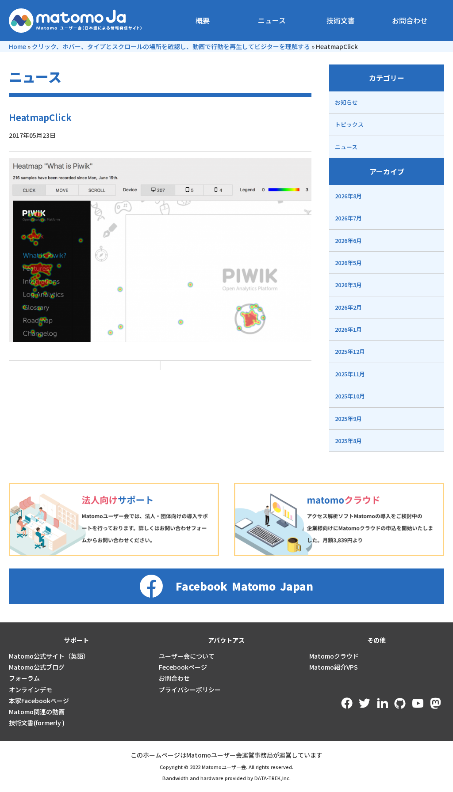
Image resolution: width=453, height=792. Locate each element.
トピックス (349, 124)
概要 (203, 20)
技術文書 (340, 20)
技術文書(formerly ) (37, 722)
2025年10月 (350, 396)
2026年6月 (348, 240)
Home (17, 46)
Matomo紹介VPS (333, 667)
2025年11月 (350, 374)
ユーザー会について (187, 656)
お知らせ (346, 102)
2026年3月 (348, 284)
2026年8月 (348, 196)
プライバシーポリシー (190, 689)
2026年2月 (348, 307)
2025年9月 (348, 418)
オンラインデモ (30, 689)
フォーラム (24, 678)
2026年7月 (348, 218)
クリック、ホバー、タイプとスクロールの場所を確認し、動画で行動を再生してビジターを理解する (171, 46)
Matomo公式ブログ (37, 667)
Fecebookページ (183, 667)
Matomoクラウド (334, 656)
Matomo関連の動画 (37, 711)
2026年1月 (348, 329)
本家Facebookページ (39, 700)
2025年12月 (350, 351)
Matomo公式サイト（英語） (49, 656)
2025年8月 (348, 440)
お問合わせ (409, 20)
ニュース (272, 20)
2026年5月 (348, 262)
